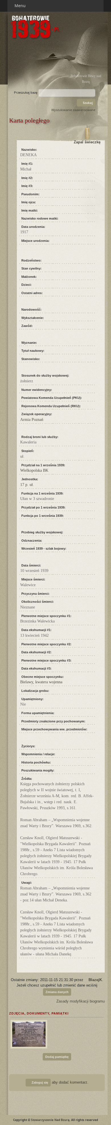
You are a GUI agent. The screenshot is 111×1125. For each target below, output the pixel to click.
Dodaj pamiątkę (57, 1056)
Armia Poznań (31, 419)
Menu (21, 5)
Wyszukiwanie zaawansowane (73, 110)
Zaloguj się (39, 1082)
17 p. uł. (27, 485)
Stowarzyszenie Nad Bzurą (50, 1120)
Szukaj (87, 103)
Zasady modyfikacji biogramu (80, 1001)
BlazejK (95, 980)
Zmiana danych (57, 992)
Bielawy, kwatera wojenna (41, 682)
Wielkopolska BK (34, 470)
